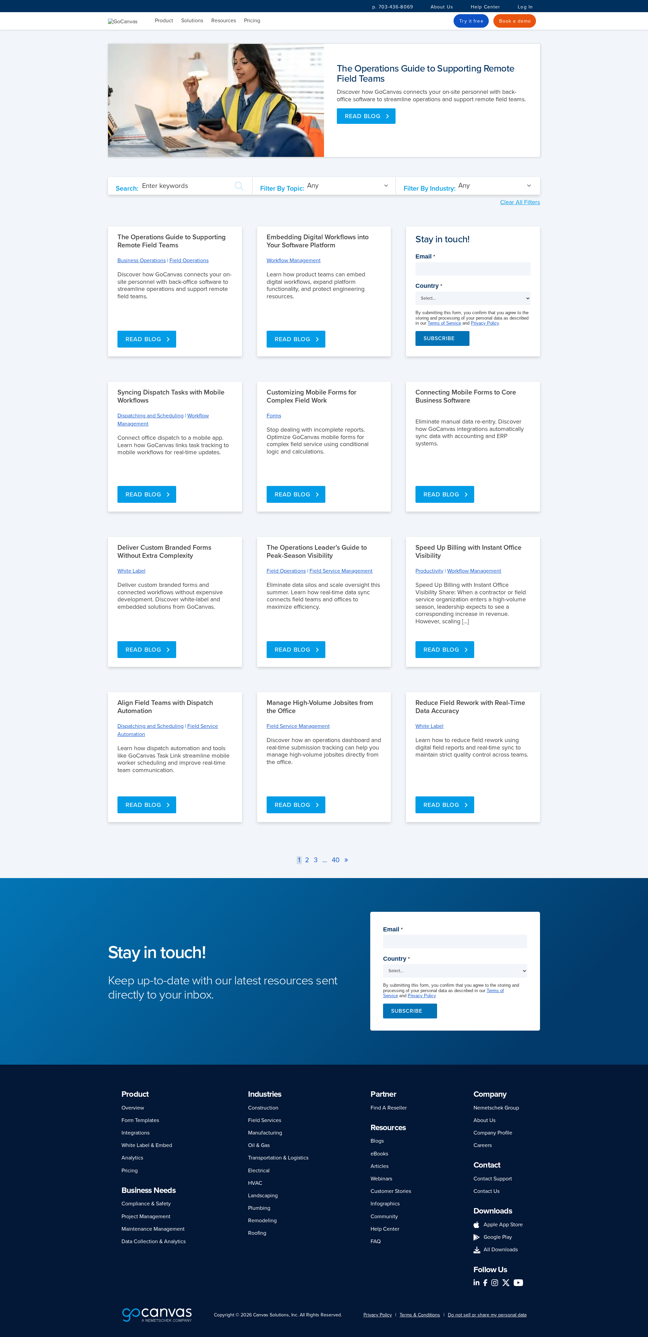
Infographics (385, 1203)
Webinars (381, 1178)
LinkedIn (477, 1282)
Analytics (132, 1157)
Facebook (485, 1282)
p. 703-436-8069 (392, 7)
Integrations (136, 1132)
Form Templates (140, 1120)
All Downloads (501, 1249)
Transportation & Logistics (278, 1157)
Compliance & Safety (146, 1203)
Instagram (494, 1282)
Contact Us (487, 1191)
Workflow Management (294, 260)
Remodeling (262, 1220)
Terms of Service (444, 323)
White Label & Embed (147, 1145)
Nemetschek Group (496, 1107)
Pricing (252, 20)
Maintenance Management (153, 1229)
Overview (133, 1107)
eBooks (379, 1153)
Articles (379, 1166)
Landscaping (263, 1195)
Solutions (192, 21)
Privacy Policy (485, 323)
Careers (483, 1145)
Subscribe (439, 338)
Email (425, 256)
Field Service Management (341, 571)
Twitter (506, 1282)
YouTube (518, 1282)
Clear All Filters (520, 202)
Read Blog (363, 116)
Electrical (259, 1170)
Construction (263, 1107)
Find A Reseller (389, 1107)
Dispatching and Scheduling (150, 415)
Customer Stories (391, 1191)
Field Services (264, 1120)
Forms (274, 415)
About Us (442, 7)
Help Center (485, 7)
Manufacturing (265, 1132)
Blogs (377, 1141)
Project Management (146, 1216)
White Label (131, 571)
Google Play (498, 1237)
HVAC (255, 1183)
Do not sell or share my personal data (487, 1315)
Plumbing (259, 1208)
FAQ (376, 1241)
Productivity (429, 571)
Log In (525, 7)
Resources (223, 21)
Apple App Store (503, 1224)
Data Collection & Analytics (154, 1241)
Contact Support (493, 1178)
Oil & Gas (259, 1145)
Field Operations (189, 260)
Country (428, 285)
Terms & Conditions (420, 1315)
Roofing (257, 1233)
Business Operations (141, 260)
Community (384, 1216)
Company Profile (493, 1132)
